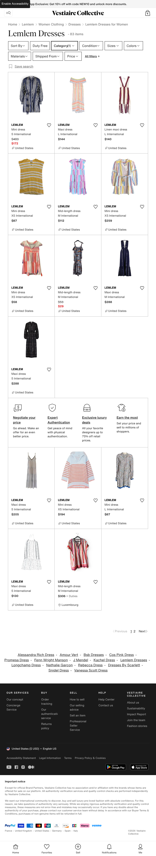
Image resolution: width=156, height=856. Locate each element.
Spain (68, 830)
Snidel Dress (58, 670)
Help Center (106, 699)
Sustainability (136, 708)
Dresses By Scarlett (124, 665)
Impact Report (136, 714)
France (8, 830)
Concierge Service (13, 707)
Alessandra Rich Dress (36, 654)
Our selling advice (77, 707)
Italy (76, 830)
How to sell (77, 699)
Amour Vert (69, 654)
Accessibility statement (21, 758)
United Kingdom (23, 830)
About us (133, 702)
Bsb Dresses (93, 654)
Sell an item (78, 715)
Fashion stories (137, 726)
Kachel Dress (104, 660)
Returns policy (46, 726)
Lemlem (28, 24)
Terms (68, 758)
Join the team (136, 720)
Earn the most (127, 417)
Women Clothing (51, 24)
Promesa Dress (16, 660)
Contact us (105, 705)
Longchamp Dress (26, 665)
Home (12, 24)
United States (42, 830)
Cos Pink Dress (121, 654)
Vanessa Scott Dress (90, 670)
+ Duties (71, 596)
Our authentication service (51, 714)
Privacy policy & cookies (90, 758)
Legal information (50, 758)
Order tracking (46, 701)
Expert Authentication (59, 420)
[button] (148, 13)
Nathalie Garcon (59, 665)
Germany (57, 830)
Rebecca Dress (90, 665)
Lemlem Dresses (133, 660)
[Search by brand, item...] (8, 13)
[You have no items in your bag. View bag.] (148, 13)
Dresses (74, 24)
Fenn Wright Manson (51, 660)
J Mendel (80, 660)
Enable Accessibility (15, 4)
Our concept (14, 699)
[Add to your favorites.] (49, 125)
